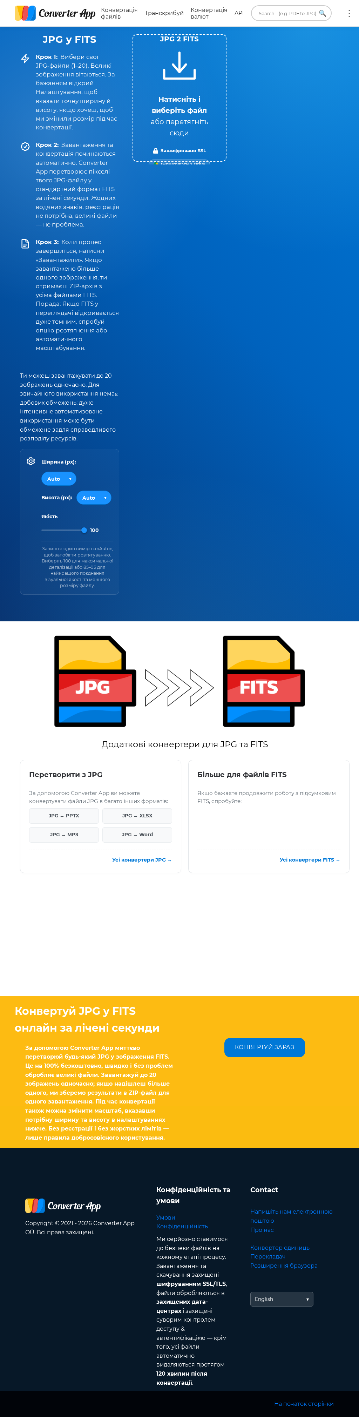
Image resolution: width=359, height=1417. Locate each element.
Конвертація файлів (119, 13)
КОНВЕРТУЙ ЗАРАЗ (264, 1047)
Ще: (349, 13)
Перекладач (268, 1256)
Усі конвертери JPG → (142, 859)
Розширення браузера (284, 1265)
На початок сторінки (304, 1404)
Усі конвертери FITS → (310, 859)
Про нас (262, 1230)
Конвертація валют (209, 13)
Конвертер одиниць (280, 1247)
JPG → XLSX (137, 815)
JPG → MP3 (64, 834)
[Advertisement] (179, 940)
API (239, 13)
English (264, 1299)
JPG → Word (137, 834)
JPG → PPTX (64, 815)
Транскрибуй (164, 13)
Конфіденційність (182, 1226)
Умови (165, 1217)
